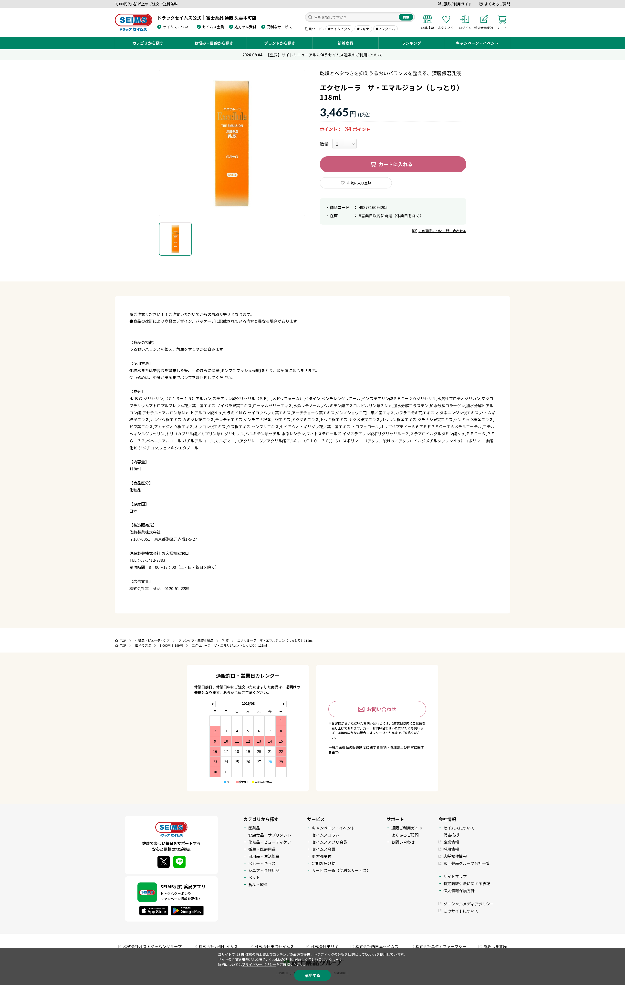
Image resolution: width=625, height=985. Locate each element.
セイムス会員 (213, 26)
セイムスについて (177, 26)
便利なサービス (279, 26)
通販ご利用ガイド (457, 3)
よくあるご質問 (497, 3)
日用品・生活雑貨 (264, 856)
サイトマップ (455, 876)
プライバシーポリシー (259, 964)
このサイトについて (461, 911)
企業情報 (451, 842)
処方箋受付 (322, 856)
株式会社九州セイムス (218, 946)
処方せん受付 (245, 26)
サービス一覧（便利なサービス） (341, 870)
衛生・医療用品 (262, 849)
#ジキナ (363, 28)
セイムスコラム (325, 835)
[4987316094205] (175, 239)
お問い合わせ (381, 709)
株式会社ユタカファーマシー (441, 946)
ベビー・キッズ (262, 863)
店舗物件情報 (455, 856)
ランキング (411, 43)
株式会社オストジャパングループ (152, 946)
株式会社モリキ (324, 946)
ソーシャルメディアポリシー (468, 904)
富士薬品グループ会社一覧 (466, 863)
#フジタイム (385, 28)
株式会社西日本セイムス (376, 946)
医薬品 (254, 828)
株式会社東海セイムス (274, 946)
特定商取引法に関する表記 (466, 883)
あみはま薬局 (495, 946)
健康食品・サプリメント (269, 835)
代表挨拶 (451, 835)
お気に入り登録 (359, 182)
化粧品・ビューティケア (269, 842)
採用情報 (451, 849)
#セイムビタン (339, 28)
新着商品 (345, 43)
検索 (406, 17)
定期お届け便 (323, 863)
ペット (254, 877)
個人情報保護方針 (459, 890)
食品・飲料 (258, 884)
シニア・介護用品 (264, 870)
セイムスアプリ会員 (329, 842)
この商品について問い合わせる (442, 230)
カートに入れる (395, 164)
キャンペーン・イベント (477, 43)
